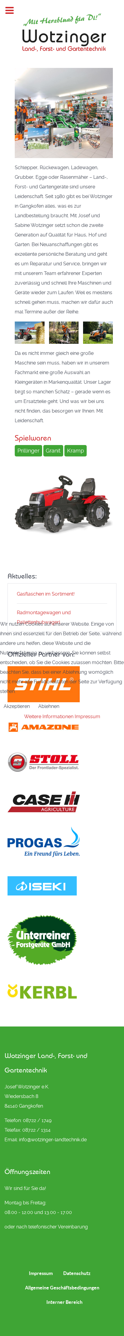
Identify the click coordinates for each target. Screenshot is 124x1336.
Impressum (87, 716)
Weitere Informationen (48, 716)
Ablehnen (48, 706)
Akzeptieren (17, 706)
